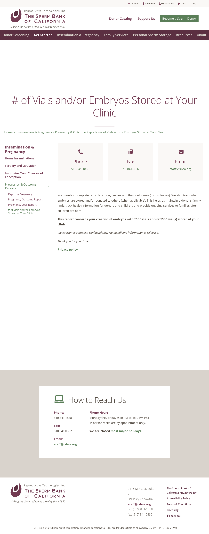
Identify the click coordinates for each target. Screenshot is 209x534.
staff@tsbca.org (65, 444)
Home (8, 132)
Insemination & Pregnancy (34, 132)
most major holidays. (126, 431)
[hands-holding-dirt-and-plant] (37, 485)
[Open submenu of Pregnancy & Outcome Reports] (47, 186)
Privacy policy (68, 249)
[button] (196, 3)
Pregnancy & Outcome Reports (76, 132)
